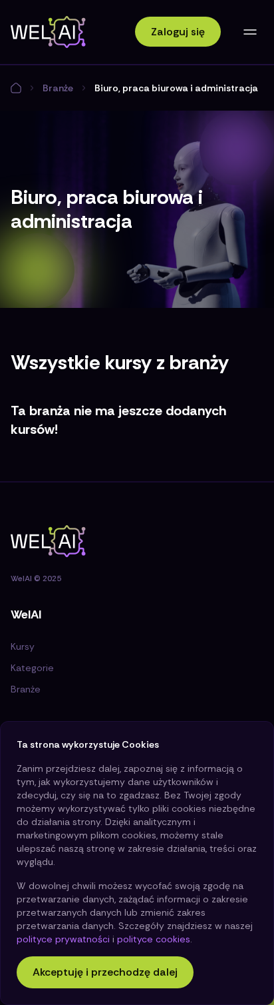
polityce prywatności (63, 939)
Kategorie (32, 668)
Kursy (23, 646)
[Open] (250, 32)
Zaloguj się (178, 32)
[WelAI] (48, 32)
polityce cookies (153, 939)
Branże (58, 88)
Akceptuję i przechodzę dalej (105, 972)
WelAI (21, 578)
